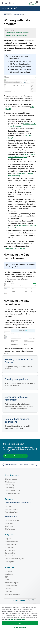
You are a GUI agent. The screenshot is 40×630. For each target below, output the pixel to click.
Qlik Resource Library (12, 493)
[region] (20, 617)
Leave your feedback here (15, 456)
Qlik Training (9, 485)
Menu (37, 4)
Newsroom (9, 591)
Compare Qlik (10, 553)
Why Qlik (8, 539)
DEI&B (7, 580)
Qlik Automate (10, 529)
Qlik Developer (10, 482)
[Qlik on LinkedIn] (32, 600)
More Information (20, 627)
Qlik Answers (9, 523)
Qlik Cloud (10, 8)
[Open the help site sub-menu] (2, 9)
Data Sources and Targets (14, 559)
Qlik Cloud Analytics (12, 520)
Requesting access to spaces (14, 248)
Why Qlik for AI (10, 550)
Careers (8, 588)
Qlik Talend (9, 506)
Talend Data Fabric (11, 512)
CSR (6, 577)
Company (8, 571)
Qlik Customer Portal (12, 490)
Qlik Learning (9, 488)
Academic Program (12, 583)
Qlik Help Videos (11, 479)
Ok (20, 623)
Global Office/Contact (12, 594)
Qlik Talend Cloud (11, 509)
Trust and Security (11, 541)
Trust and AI (9, 547)
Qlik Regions (9, 561)
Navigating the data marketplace (16, 35)
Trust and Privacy (11, 544)
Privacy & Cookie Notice (16, 619)
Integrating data (18, 14)
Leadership (9, 574)
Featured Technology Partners (16, 556)
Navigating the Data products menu (17, 32)
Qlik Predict (9, 526)
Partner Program (11, 585)
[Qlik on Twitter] (29, 600)
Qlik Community (19, 600)
